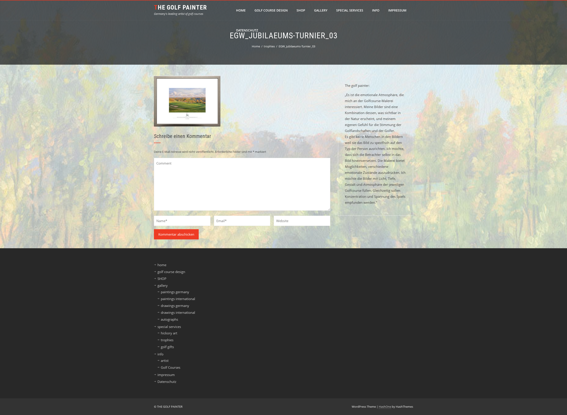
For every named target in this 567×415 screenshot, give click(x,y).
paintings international (178, 299)
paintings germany (175, 292)
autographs (169, 319)
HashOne (385, 407)
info (375, 10)
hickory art (169, 333)
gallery (320, 10)
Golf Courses (170, 367)
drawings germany (175, 305)
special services (349, 10)
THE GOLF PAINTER (180, 7)
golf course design (271, 10)
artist (165, 360)
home (241, 10)
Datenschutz (247, 30)
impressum (397, 10)
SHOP (301, 10)
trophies (167, 340)
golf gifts (167, 347)
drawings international (178, 312)
